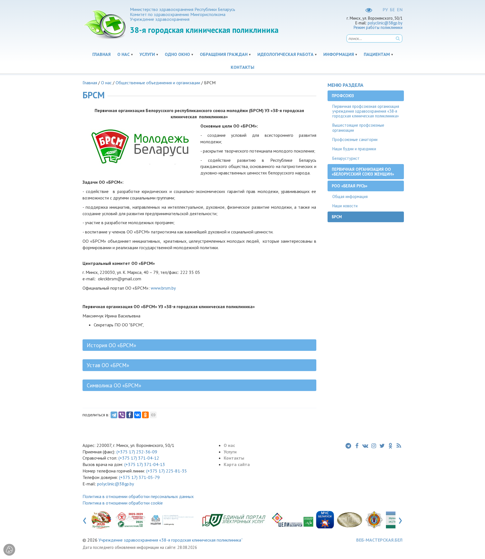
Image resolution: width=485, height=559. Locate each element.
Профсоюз (343, 95)
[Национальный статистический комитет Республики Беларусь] (292, 519)
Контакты (242, 67)
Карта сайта (237, 464)
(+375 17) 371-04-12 (138, 458)
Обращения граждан (224, 54)
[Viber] (121, 415)
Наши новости (345, 205)
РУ (385, 9)
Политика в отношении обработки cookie (123, 503)
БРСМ (337, 216)
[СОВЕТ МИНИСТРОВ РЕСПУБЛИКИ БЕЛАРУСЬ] (349, 519)
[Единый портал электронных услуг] (234, 519)
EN (399, 9)
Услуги (147, 54)
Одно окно (177, 54)
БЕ (392, 9)
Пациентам (377, 54)
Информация (338, 54)
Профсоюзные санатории (355, 139)
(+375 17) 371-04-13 (144, 464)
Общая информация (350, 196)
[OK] (145, 415)
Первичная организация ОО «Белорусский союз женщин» (363, 172)
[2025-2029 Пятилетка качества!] (131, 519)
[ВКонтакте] (137, 415)
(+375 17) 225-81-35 (166, 471)
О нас (123, 54)
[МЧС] (325, 519)
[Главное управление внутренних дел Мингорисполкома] (374, 519)
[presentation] (85, 519)
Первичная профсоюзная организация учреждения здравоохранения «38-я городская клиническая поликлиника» (365, 111)
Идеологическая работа (285, 54)
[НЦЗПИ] (172, 519)
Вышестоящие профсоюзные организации (358, 127)
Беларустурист (346, 158)
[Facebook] (129, 415)
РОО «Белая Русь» (349, 185)
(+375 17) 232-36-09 (136, 452)
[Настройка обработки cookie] (9, 550)
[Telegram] (114, 415)
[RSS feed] (398, 445)
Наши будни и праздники (354, 148)
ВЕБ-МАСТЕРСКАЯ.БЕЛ (379, 540)
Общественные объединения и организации (158, 82)
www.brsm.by (163, 288)
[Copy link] (153, 415)
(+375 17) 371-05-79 (139, 477)
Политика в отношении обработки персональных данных (138, 496)
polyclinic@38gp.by (385, 23)
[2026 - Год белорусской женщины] (101, 519)
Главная (101, 54)
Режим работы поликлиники (378, 27)
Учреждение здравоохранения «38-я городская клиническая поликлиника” (171, 540)
